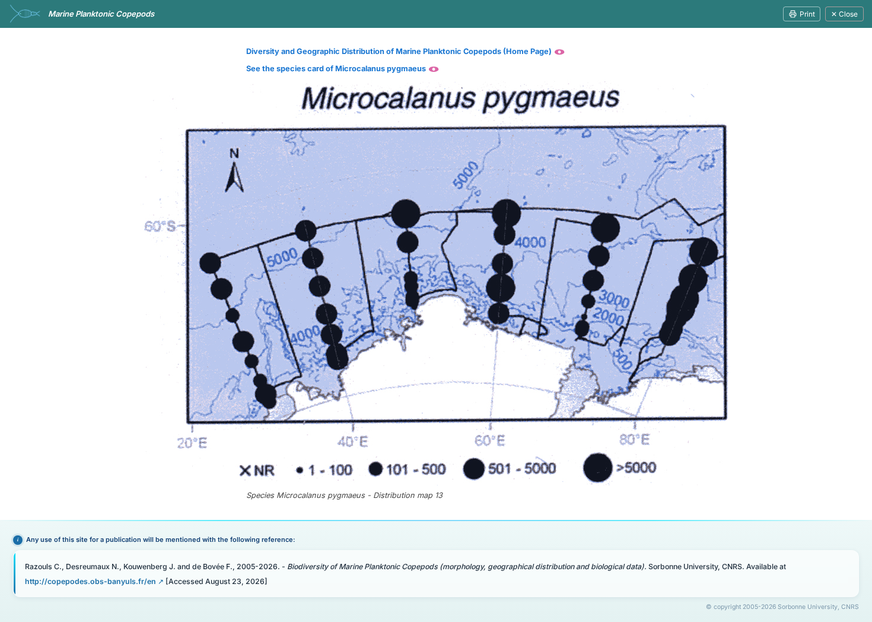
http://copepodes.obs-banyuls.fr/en (90, 581)
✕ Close (844, 13)
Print (807, 13)
